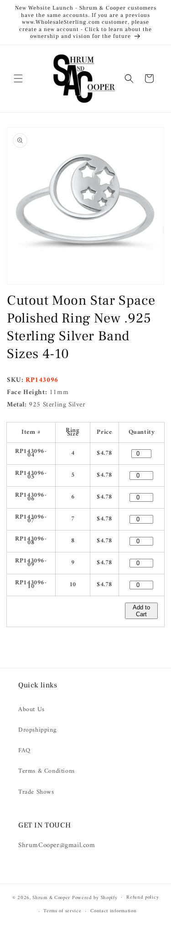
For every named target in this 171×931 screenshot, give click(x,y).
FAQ (24, 750)
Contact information (113, 911)
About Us (31, 709)
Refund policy (142, 897)
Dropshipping (37, 730)
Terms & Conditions (46, 771)
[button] (18, 78)
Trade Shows (36, 792)
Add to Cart (141, 611)
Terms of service (62, 911)
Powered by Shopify (95, 897)
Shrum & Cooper (51, 897)
